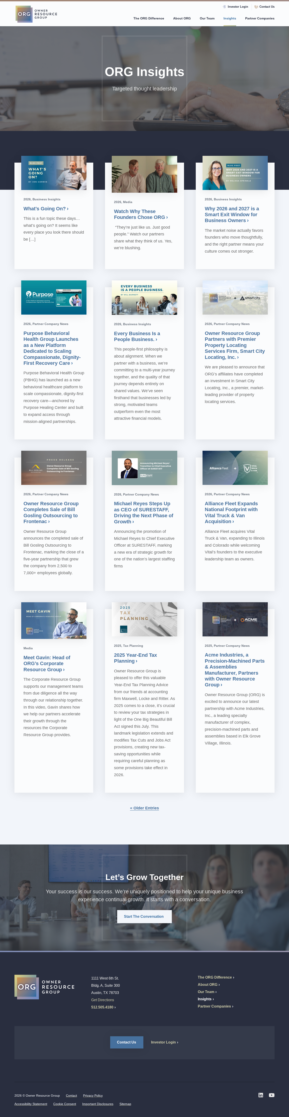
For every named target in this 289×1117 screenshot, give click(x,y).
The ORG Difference (148, 18)
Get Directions (102, 1000)
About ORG (182, 18)
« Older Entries (144, 808)
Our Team (207, 18)
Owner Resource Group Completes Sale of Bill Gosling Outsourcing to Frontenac (51, 512)
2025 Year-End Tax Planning (135, 658)
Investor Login (238, 6)
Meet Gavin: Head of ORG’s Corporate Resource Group (46, 663)
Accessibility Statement (30, 1104)
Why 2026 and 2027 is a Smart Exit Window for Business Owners (232, 214)
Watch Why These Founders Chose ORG (139, 214)
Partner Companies (260, 18)
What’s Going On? (44, 208)
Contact (71, 1095)
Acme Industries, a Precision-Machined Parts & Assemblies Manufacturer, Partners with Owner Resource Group (235, 670)
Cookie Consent (64, 1104)
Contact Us (267, 6)
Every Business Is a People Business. (137, 336)
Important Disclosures (97, 1104)
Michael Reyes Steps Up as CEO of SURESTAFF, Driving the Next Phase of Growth (143, 512)
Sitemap (125, 1104)
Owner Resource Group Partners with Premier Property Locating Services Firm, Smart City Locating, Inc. (235, 345)
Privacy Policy (93, 1095)
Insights (230, 18)
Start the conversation (144, 916)
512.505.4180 (102, 1007)
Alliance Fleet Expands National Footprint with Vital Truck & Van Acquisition (231, 512)
